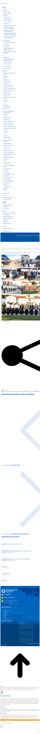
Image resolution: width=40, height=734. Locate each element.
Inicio (4, 609)
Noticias (6, 321)
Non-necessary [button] (3, 712)
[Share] (1, 724)
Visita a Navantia (4, 580)
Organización (6, 612)
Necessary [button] (2, 705)
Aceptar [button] (23, 689)
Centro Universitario (7, 610)
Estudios (5, 613)
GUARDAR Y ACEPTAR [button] (4, 718)
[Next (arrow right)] (1, 726)
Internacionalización (7, 618)
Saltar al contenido (3, 3)
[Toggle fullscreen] (2, 724)
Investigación (6, 614)
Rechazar (27, 689)
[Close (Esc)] (0, 724)
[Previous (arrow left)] (0, 726)
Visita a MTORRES (4, 566)
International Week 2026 (5, 573)
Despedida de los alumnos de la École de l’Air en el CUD (11, 543)
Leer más (31, 689)
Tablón (5, 617)
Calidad (5, 616)
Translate (9, 723)
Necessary (4, 706)
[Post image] (4, 542)
